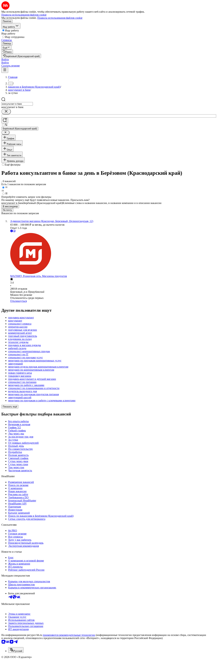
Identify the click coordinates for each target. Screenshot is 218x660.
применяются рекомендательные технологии (69, 635)
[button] (5, 59)
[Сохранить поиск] (4, 120)
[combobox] (17, 104)
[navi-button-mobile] (4, 70)
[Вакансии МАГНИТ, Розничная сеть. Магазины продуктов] (112, 254)
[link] (7, 51)
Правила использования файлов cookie (59, 17)
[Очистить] (6, 111)
